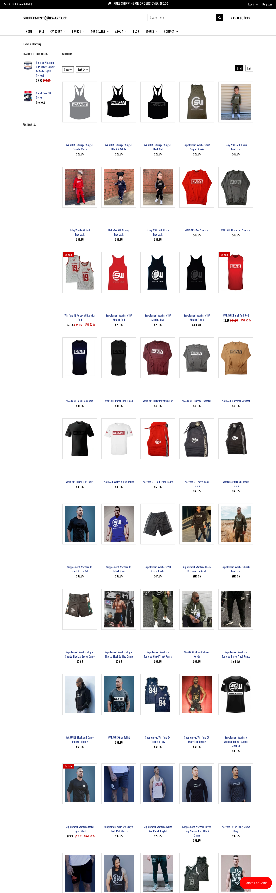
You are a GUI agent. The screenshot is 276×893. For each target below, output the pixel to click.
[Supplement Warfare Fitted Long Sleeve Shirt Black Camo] (197, 784)
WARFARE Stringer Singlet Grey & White (80, 147)
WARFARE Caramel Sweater (235, 401)
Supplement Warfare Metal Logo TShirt (79, 829)
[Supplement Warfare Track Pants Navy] (158, 873)
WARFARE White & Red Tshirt (118, 481)
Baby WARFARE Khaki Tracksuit (236, 147)
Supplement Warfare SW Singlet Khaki (197, 147)
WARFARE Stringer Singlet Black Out (158, 147)
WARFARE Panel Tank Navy (79, 401)
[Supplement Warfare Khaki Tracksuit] (236, 524)
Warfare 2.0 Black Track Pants (236, 483)
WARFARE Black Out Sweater (236, 230)
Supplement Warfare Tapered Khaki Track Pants (158, 654)
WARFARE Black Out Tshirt (80, 481)
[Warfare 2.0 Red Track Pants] (158, 439)
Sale (41, 31)
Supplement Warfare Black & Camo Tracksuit (196, 569)
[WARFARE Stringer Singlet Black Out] (158, 102)
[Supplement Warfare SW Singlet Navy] (158, 272)
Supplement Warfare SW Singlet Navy (158, 317)
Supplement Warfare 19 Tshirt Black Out (79, 569)
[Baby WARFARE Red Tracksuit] (80, 187)
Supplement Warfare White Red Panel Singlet (157, 829)
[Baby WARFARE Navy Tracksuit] (119, 187)
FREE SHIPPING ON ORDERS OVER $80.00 (139, 3)
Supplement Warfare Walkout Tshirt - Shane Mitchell (236, 741)
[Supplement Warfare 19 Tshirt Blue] (119, 524)
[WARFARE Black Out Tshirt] (80, 439)
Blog (136, 31)
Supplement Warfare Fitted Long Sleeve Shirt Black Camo (196, 831)
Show (67, 69)
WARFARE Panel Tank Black (119, 401)
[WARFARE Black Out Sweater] (236, 187)
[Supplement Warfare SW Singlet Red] (119, 272)
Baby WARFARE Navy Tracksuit (118, 232)
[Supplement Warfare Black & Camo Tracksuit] (197, 524)
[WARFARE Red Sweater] (197, 187)
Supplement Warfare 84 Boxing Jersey (158, 739)
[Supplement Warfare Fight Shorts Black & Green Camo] (80, 609)
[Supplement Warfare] (45, 18)
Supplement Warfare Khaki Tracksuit (236, 569)
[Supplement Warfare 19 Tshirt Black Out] (80, 524)
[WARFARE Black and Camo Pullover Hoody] (80, 694)
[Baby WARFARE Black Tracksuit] (158, 187)
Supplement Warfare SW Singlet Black (197, 317)
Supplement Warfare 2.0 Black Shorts (158, 569)
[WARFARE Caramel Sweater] (236, 358)
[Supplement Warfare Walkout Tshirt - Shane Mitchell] (236, 694)
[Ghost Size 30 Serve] (28, 96)
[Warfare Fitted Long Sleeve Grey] (236, 784)
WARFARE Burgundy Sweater (158, 401)
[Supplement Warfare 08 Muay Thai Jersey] (197, 694)
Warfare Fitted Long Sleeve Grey (235, 829)
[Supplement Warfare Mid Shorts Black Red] (80, 873)
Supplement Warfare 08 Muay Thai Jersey (197, 739)
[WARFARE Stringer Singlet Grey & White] (80, 102)
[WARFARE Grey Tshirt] (119, 694)
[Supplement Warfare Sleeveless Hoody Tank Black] (119, 873)
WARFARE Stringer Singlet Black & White (119, 147)
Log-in (252, 4)
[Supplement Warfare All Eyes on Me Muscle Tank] (236, 873)
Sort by (82, 69)
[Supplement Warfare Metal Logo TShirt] (80, 784)
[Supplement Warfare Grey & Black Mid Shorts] (119, 784)
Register (267, 4)
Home (29, 31)
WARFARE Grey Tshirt (119, 737)
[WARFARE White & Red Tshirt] (119, 439)
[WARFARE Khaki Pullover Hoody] (197, 609)
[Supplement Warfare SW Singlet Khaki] (197, 102)
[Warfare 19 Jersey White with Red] (80, 272)
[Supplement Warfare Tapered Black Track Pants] (236, 609)
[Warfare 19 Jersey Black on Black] (197, 873)
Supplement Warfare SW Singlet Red (119, 317)
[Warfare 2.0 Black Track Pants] (236, 439)
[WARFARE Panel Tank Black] (119, 358)
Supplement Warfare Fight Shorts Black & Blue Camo (119, 654)
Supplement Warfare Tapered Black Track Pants (236, 654)
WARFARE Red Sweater (197, 230)
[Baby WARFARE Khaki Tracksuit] (236, 102)
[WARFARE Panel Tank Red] (236, 272)
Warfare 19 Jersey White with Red (79, 317)
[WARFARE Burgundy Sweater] (158, 358)
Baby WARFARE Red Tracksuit (80, 232)
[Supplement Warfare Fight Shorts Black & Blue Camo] (119, 609)
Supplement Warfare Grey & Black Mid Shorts (119, 829)
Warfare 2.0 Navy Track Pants (196, 483)
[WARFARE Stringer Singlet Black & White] (119, 102)
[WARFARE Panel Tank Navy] (80, 358)
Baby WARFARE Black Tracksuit (158, 232)
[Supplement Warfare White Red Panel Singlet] (158, 784)
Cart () (240, 18)
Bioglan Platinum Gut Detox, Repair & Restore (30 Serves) (45, 68)
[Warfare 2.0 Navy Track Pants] (197, 439)
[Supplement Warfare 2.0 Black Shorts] (158, 524)
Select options (80, 128)
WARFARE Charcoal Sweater (196, 401)
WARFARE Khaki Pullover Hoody (196, 654)
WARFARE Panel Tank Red (236, 315)
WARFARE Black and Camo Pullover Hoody (80, 739)
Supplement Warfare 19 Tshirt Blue (118, 569)
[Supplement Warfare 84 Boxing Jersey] (158, 694)
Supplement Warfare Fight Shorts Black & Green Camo (80, 654)
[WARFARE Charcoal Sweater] (197, 358)
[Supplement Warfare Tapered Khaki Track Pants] (158, 609)
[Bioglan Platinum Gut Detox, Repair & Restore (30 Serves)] (28, 65)
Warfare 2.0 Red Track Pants (157, 481)
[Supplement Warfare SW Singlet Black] (197, 272)
